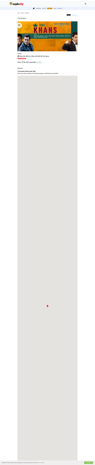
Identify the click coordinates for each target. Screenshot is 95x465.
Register (60, 8)
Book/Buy (39, 62)
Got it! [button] (88, 462)
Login (55, 8)
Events (44, 8)
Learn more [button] (41, 462)
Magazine (38, 8)
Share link (74, 15)
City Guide (49, 8)
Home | (19, 12)
